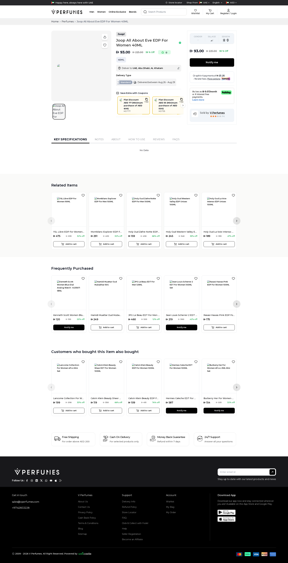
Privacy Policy (85, 512)
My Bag (170, 507)
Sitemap (82, 534)
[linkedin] (36, 480)
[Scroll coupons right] (183, 105)
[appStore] (56, 480)
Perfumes (68, 21)
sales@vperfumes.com (25, 501)
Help (124, 528)
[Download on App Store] (248, 519)
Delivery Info (128, 501)
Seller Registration (131, 534)
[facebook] (27, 480)
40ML (121, 59)
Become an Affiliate (132, 539)
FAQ (124, 517)
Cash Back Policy (87, 517)
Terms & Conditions (88, 523)
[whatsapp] (46, 480)
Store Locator (129, 512)
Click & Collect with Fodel (135, 523)
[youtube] (51, 480)
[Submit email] (272, 472)
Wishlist (170, 501)
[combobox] (204, 2)
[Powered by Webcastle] (84, 553)
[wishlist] (83, 194)
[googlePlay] (60, 480)
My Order (171, 512)
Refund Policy (129, 507)
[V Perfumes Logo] (66, 11)
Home (55, 21)
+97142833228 (21, 507)
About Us (83, 501)
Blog (80, 528)
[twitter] (41, 480)
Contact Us (84, 507)
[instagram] (32, 480)
